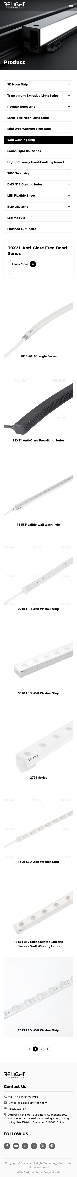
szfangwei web (50, 1172)
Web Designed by (28, 1172)
